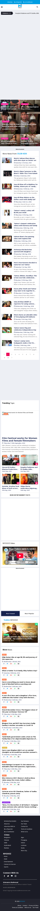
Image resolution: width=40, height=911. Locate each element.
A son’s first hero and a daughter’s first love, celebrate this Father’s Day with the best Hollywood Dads (19, 696)
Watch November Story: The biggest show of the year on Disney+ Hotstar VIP (19, 711)
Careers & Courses (10, 864)
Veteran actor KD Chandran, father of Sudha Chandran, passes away (19, 792)
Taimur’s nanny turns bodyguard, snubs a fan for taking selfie (24, 342)
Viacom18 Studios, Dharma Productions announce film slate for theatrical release (10, 468)
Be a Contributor (28, 2)
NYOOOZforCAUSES (10, 821)
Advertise (10, 2)
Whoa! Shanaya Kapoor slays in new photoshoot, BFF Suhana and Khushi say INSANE (30, 108)
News (5, 414)
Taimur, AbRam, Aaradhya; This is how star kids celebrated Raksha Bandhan (25, 277)
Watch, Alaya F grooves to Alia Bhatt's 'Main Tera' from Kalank (25, 172)
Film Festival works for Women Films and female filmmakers (19, 439)
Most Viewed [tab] (10, 613)
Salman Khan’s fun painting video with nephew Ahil (24, 238)
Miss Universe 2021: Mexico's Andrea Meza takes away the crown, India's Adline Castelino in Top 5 (18, 779)
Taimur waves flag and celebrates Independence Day (25, 329)
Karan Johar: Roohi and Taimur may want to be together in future (25, 290)
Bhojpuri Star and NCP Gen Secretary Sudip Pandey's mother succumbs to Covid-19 (18, 724)
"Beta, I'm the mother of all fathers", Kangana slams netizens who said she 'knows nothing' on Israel (20, 806)
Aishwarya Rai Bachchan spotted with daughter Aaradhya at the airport (23, 251)
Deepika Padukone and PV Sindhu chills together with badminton (29, 468)
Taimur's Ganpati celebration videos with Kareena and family (25, 224)
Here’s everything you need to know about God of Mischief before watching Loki (18, 683)
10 (8, 358)
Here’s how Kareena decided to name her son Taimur (25, 264)
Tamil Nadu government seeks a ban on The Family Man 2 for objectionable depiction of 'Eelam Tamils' (19, 738)
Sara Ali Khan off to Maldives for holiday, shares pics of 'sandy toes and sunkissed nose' (26, 185)
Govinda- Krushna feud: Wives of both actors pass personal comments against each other (10, 487)
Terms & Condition (17, 907)
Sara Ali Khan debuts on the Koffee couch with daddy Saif (24, 198)
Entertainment (8, 861)
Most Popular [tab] (29, 613)
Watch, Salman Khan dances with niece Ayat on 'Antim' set (25, 159)
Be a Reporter (18, 2)
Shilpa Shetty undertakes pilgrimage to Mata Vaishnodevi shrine (29, 487)
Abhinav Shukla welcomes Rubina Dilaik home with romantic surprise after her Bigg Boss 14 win (30, 142)
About (19, 905)
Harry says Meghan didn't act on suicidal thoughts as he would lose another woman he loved (19, 751)
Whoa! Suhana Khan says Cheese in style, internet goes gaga (9, 142)
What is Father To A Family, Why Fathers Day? (19, 671)
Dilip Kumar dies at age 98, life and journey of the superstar (19, 658)
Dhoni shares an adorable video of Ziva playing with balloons (25, 316)
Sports (6, 867)
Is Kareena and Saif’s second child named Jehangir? (9, 108)
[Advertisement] (20, 37)
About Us (7, 824)
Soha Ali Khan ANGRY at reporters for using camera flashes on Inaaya (24, 303)
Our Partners (25, 821)
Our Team (24, 824)
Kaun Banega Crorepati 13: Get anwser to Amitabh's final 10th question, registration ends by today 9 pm (18, 765)
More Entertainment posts (20, 495)
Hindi (5, 859)
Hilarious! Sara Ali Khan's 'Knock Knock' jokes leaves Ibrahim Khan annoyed (19, 125)
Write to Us (28, 907)
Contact (25, 905)
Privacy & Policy (33, 905)
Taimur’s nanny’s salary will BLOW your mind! (24, 211)
